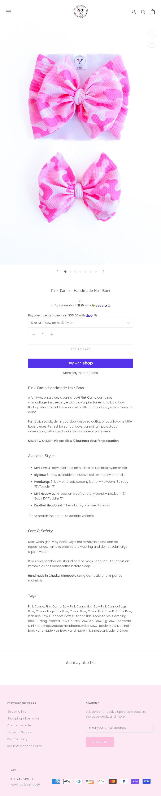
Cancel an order (19, 725)
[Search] (143, 11)
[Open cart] (153, 11)
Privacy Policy (17, 739)
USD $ (13, 770)
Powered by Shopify (25, 785)
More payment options (80, 373)
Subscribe (100, 742)
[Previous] (57, 271)
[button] (80, 305)
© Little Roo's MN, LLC (21, 779)
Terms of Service (19, 732)
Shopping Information (23, 718)
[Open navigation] (8, 11)
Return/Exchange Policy (24, 746)
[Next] (103, 271)
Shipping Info (17, 711)
